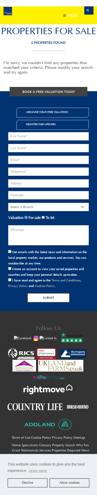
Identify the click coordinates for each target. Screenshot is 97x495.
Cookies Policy (45, 286)
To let (49, 217)
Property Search (63, 445)
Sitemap (79, 438)
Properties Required (66, 450)
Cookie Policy (41, 438)
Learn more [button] (38, 470)
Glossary (45, 445)
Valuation (16, 217)
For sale (34, 217)
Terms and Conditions (66, 280)
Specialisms (30, 445)
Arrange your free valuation (47, 112)
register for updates (41, 124)
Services (45, 450)
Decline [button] (27, 483)
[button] (88, 10)
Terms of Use (21, 438)
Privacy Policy (18, 286)
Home (16, 445)
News (85, 450)
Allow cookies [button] (69, 483)
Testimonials (29, 450)
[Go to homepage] (8, 11)
